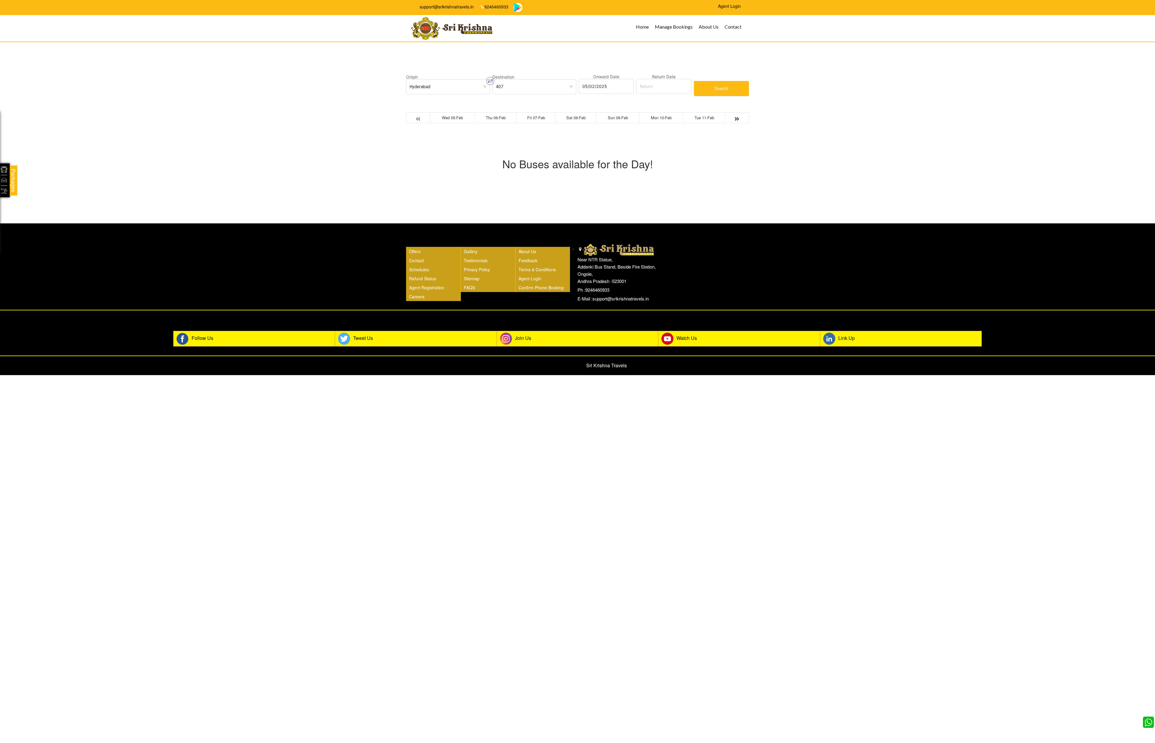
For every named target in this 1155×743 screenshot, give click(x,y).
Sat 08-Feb (576, 117)
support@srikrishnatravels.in (446, 7)
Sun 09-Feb (618, 117)
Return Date (664, 77)
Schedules (419, 269)
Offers (414, 251)
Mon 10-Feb (661, 117)
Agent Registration (426, 287)
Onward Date (606, 77)
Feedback (528, 260)
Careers (416, 297)
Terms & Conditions (537, 269)
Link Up (846, 337)
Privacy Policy (477, 269)
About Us (709, 27)
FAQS (469, 287)
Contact (733, 27)
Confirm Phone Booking (541, 287)
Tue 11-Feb (704, 117)
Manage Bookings (674, 27)
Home (642, 27)
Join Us (523, 337)
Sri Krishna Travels (606, 365)
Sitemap (471, 278)
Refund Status (422, 278)
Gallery (470, 251)
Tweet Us (363, 337)
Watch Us (686, 337)
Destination (503, 77)
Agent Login (530, 278)
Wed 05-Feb (452, 117)
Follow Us (202, 337)
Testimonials (476, 260)
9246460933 (496, 7)
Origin (412, 77)
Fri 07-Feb (536, 117)
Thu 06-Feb (496, 117)
